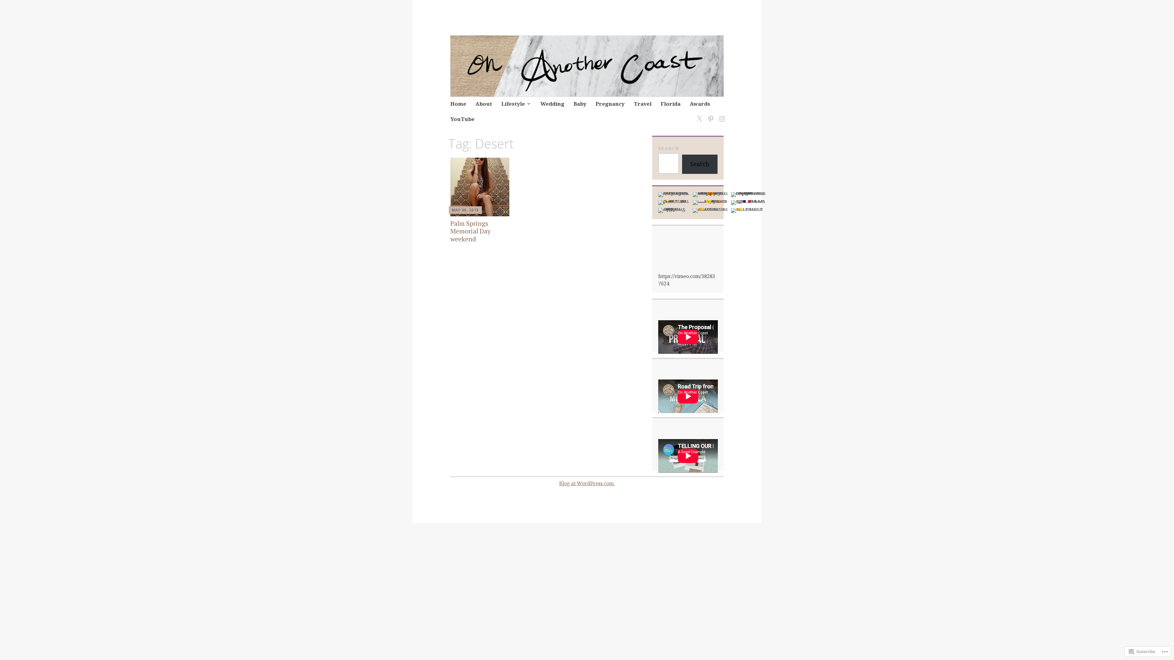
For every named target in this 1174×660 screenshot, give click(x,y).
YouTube (462, 119)
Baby (580, 103)
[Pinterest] (709, 115)
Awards (700, 103)
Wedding (552, 103)
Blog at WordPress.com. (587, 483)
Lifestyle (513, 103)
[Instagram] (721, 115)
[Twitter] (698, 115)
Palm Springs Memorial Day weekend (470, 231)
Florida (671, 103)
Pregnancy (610, 103)
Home (458, 103)
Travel (643, 103)
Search (668, 148)
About (483, 103)
